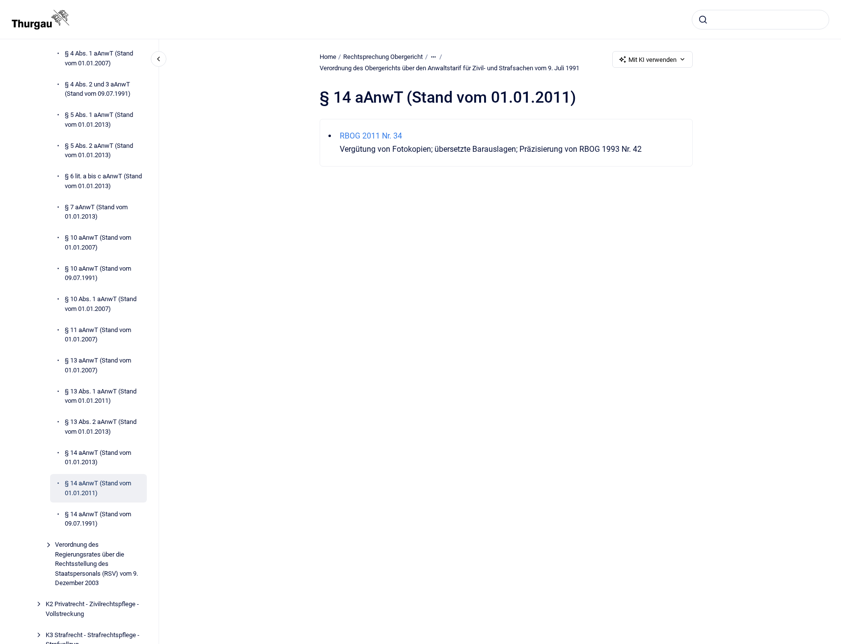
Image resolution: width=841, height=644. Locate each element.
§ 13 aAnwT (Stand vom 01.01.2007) (98, 365)
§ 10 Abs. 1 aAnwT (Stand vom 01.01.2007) (100, 303)
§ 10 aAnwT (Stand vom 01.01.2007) (98, 242)
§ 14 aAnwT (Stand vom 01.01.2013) (98, 457)
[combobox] (760, 19)
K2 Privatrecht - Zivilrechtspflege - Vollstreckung (92, 608)
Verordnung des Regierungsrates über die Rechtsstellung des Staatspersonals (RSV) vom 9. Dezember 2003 (96, 564)
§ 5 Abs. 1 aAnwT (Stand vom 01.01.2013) (99, 119)
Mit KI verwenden (652, 59)
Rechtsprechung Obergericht (383, 56)
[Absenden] (703, 20)
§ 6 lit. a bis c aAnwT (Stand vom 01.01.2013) (103, 181)
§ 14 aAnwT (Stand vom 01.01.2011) (98, 488)
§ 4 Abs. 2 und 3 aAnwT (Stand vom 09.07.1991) (98, 89)
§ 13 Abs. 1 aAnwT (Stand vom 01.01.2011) (100, 396)
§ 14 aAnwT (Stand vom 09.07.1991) (98, 519)
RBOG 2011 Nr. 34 (371, 135)
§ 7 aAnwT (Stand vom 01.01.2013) (96, 212)
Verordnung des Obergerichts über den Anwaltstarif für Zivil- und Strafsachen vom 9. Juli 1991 (449, 68)
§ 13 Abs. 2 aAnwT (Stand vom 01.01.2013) (100, 426)
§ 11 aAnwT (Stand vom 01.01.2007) (98, 334)
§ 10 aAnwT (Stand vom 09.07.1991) (98, 273)
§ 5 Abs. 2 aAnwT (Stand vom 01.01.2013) (99, 150)
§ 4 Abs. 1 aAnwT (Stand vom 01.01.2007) (99, 58)
